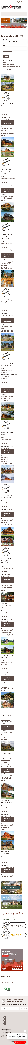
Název (5, 62)
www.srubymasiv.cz (7, 613)
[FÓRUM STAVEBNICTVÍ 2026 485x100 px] (14, 25)
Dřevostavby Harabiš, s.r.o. (7, 633)
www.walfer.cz (8, 715)
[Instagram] (4, 1023)
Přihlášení (18, 1)
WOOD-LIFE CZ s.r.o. (6, 399)
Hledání (21, 2)
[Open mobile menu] (3, 14)
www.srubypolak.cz (7, 503)
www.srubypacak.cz (7, 243)
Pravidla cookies (14, 1041)
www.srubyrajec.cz (7, 568)
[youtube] (4, 1020)
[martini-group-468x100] (14, 20)
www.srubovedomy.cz (8, 178)
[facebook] (4, 1017)
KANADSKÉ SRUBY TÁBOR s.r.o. (6, 265)
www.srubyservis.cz (7, 808)
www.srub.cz (8, 758)
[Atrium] (11, 902)
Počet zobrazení (8, 64)
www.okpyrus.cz (6, 111)
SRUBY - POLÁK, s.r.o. (7, 462)
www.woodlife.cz (6, 440)
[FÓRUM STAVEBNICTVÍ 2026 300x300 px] (12, 960)
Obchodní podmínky (6, 1029)
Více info (5, 114)
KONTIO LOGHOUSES (7, 329)
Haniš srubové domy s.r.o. (7, 132)
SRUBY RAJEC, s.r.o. (6, 523)
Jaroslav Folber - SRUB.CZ (5, 737)
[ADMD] (11, 887)
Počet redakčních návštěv (11, 66)
